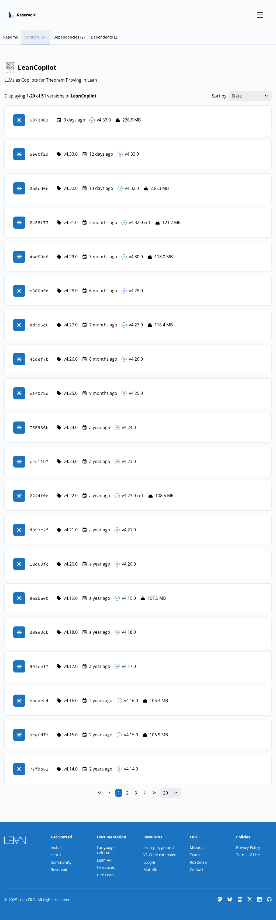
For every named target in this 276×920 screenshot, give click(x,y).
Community (61, 862)
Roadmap (198, 862)
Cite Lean (105, 874)
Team (195, 854)
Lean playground (158, 847)
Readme (10, 37)
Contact (196, 869)
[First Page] (100, 793)
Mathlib (150, 869)
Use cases (106, 867)
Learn (56, 854)
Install (56, 847)
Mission (197, 847)
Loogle (149, 862)
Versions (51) (35, 37)
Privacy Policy (248, 847)
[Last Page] (155, 793)
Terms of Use (248, 854)
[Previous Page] (110, 793)
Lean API (104, 860)
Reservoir (59, 869)
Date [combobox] (237, 96)
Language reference (106, 850)
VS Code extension (160, 854)
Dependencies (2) (69, 37)
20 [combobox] (165, 793)
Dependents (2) (104, 37)
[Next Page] (145, 793)
